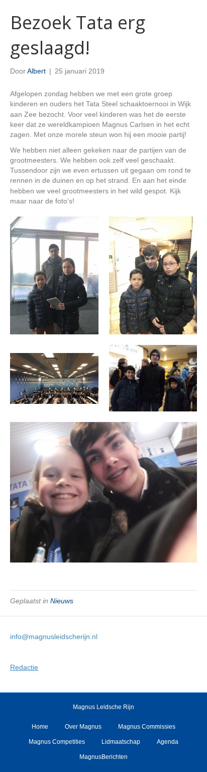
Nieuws (61, 601)
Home (40, 726)
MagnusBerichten (103, 756)
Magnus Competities (57, 741)
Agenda (167, 741)
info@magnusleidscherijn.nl (53, 637)
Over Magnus (83, 726)
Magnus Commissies (146, 726)
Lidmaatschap (120, 741)
